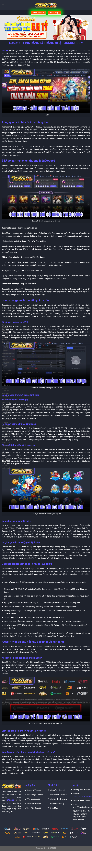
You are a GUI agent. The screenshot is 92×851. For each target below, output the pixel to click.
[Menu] (3, 5)
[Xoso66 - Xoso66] (46, 5)
